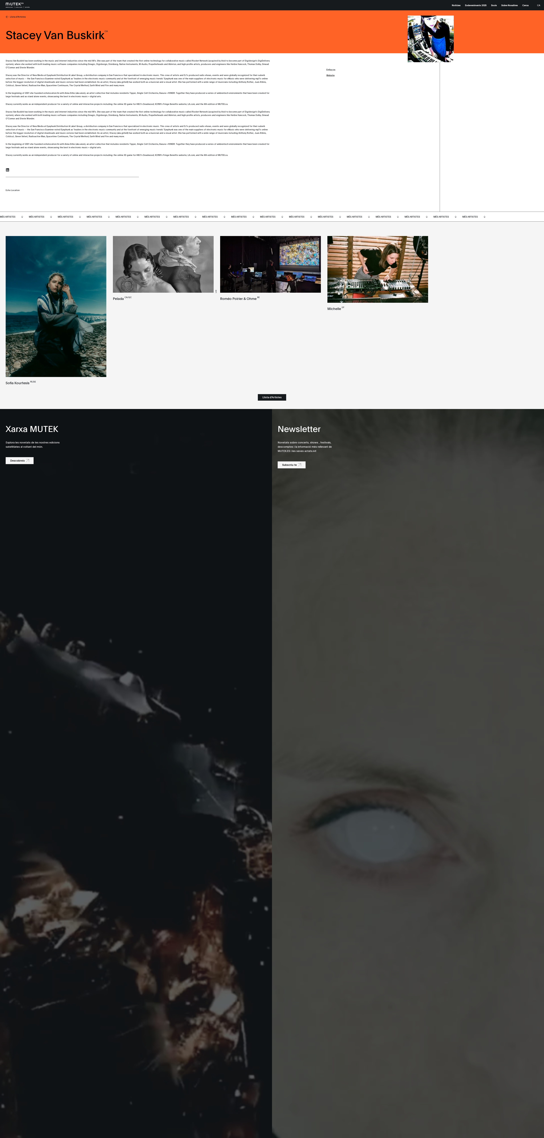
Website (330, 75)
